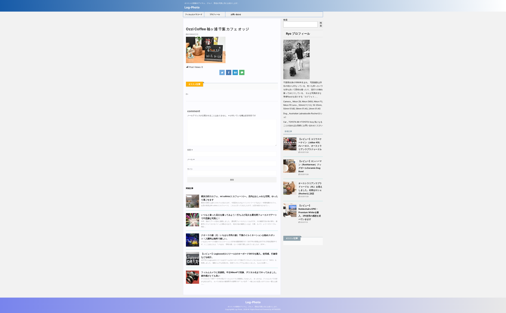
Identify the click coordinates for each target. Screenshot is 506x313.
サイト (190, 169)
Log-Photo (192, 7)
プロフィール (215, 14)
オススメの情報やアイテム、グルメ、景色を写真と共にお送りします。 (253, 307)
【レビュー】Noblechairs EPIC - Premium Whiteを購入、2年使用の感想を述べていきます (309, 212)
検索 (285, 19)
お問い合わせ (236, 14)
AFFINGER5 (276, 309)
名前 (190, 150)
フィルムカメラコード (193, 14)
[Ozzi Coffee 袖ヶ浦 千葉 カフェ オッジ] (235, 72)
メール (190, 159)
